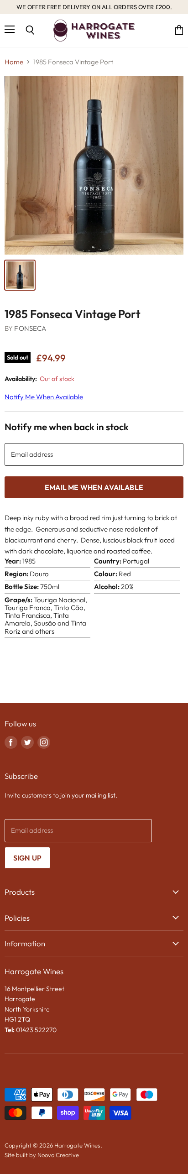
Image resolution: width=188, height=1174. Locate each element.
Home (14, 62)
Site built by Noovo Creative (42, 1154)
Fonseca (30, 328)
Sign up (27, 857)
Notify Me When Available (44, 396)
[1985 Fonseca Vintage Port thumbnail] (20, 275)
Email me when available (94, 487)
